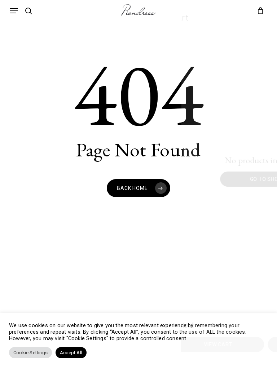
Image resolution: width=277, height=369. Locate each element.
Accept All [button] (71, 352)
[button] (14, 10)
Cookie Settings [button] (30, 352)
